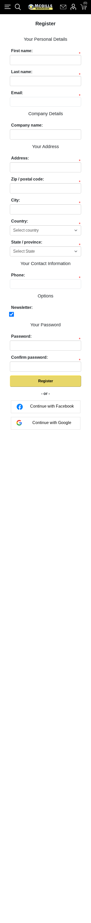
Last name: (21, 72)
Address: (20, 158)
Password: (21, 336)
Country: (19, 221)
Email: (17, 93)
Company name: (27, 125)
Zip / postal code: (27, 179)
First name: (22, 51)
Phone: (18, 275)
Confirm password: (29, 357)
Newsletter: (22, 307)
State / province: (26, 242)
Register (45, 381)
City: (15, 200)
